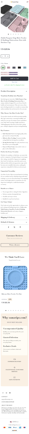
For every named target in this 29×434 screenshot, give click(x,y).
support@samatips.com (7, 399)
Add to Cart (14, 78)
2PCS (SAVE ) (5, 72)
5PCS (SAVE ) (5, 74)
